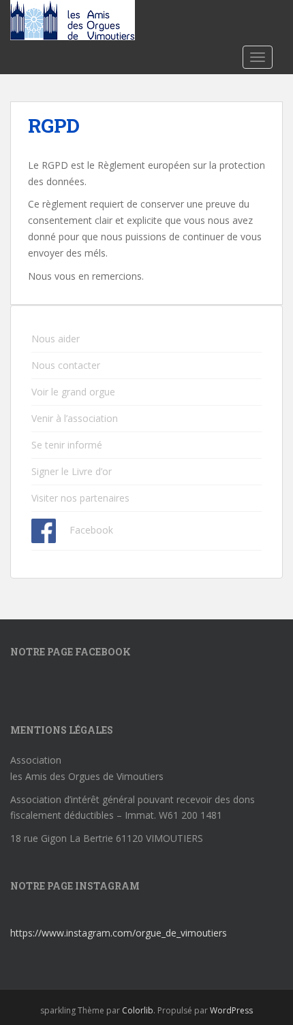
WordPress (231, 1010)
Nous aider (55, 338)
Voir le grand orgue (73, 391)
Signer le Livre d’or (71, 471)
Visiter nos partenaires (80, 497)
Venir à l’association (74, 418)
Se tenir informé (66, 444)
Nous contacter (65, 365)
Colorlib (137, 1010)
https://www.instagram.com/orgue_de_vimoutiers (118, 932)
